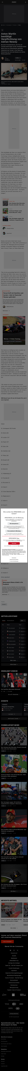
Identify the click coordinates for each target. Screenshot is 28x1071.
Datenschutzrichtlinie (14, 559)
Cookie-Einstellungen (14, 561)
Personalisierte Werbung (14, 531)
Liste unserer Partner (15, 554)
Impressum (14, 557)
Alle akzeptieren (14, 523)
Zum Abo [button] (14, 543)
